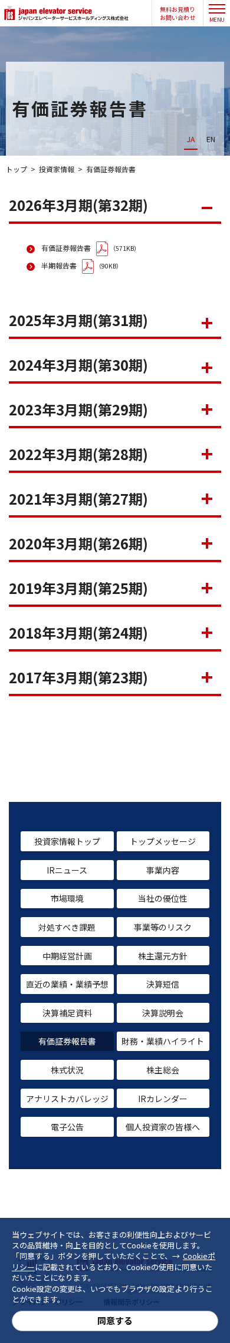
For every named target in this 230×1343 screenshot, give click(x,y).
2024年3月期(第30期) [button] (78, 364)
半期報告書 (59, 265)
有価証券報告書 (66, 248)
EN (210, 139)
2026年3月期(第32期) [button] (78, 204)
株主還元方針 (163, 956)
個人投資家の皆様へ (163, 1127)
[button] (177, 13)
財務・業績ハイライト (162, 1041)
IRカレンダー (163, 1098)
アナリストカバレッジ (67, 1098)
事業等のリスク (163, 927)
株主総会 (162, 1070)
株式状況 (67, 1070)
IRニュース (67, 870)
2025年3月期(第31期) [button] (78, 320)
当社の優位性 (163, 898)
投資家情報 (56, 169)
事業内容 (162, 870)
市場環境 (67, 898)
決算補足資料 (67, 1013)
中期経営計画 (67, 956)
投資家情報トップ (67, 841)
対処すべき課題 (67, 927)
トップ (16, 169)
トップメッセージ (163, 841)
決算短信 (162, 984)
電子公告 (67, 1127)
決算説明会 (162, 1013)
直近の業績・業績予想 (67, 984)
